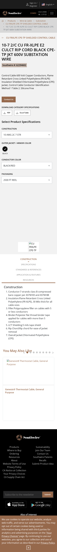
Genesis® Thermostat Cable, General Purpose (24, 391)
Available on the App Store (16, 504)
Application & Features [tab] (29, 274)
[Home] (3, 20)
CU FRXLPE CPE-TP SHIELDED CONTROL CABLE (27, 23)
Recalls (42, 460)
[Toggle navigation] (51, 13)
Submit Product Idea (43, 463)
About (14, 460)
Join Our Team (42, 450)
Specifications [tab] (28, 264)
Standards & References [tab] (28, 269)
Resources (14, 457)
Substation (41, 20)
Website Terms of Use (14, 463)
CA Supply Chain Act (14, 477)
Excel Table (24, 113)
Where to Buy (14, 450)
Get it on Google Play (41, 504)
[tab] (27, 352)
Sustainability (43, 447)
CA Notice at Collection (14, 470)
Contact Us (8, 99)
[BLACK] (5, 149)
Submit (48, 494)
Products (12, 20)
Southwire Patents (42, 457)
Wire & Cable (26, 20)
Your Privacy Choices (14, 473)
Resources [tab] (28, 280)
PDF (8, 113)
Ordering (14, 453)
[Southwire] (12, 13)
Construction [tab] (28, 259)
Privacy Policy (48, 542)
